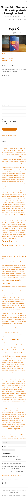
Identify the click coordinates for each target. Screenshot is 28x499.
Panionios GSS (4, 329)
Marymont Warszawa (14, 303)
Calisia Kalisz (19, 181)
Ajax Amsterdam (22, 152)
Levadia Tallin (8, 292)
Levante (13, 292)
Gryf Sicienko (20, 245)
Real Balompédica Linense (18, 349)
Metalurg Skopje (11, 305)
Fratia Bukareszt (21, 232)
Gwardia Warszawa (20, 248)
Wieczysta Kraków (12, 418)
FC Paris (14, 220)
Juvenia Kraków (16, 267)
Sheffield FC (22, 366)
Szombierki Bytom (5, 389)
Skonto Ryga (17, 370)
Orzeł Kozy (18, 323)
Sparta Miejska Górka (19, 374)
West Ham (21, 416)
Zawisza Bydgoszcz (13, 429)
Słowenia (7, 391)
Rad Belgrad (14, 346)
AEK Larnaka (20, 150)
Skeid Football (11, 370)
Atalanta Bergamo (5, 163)
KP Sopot (16, 277)
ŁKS (22, 434)
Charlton (18, 185)
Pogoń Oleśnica (10, 334)
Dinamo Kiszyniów (13, 200)
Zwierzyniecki (21, 433)
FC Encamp (16, 217)
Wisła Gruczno (17, 420)
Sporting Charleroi (11, 377)
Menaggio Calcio (5, 305)
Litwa (11, 294)
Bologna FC (11, 173)
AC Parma (6, 150)
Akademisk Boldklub (10, 154)
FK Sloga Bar (4, 230)
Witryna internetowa (9, 112)
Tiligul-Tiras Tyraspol (16, 393)
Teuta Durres (4, 393)
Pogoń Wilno (15, 334)
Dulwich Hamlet (18, 202)
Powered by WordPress (8, 495)
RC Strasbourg (10, 349)
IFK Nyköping (13, 261)
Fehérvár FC (9, 224)
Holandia (4, 259)
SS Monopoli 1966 (16, 381)
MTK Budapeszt (18, 309)
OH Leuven (4, 319)
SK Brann (7, 370)
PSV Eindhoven (4, 344)
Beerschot (13, 167)
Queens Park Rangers (13, 344)
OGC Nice (24, 317)
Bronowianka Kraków (17, 177)
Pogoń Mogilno (14, 332)
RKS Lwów (21, 356)
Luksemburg (5, 297)
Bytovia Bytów (13, 181)
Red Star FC (10, 356)
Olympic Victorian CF (15, 321)
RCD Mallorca (4, 349)
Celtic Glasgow (23, 183)
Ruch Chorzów (18, 360)
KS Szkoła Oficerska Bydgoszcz (17, 283)
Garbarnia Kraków (8, 234)
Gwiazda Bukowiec (5, 250)
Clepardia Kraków (19, 188)
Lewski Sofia (17, 292)
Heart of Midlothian (16, 254)
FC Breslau (6, 217)
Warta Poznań (5, 414)
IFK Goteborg (8, 261)
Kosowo (24, 275)
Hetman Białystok (5, 256)
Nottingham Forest (17, 315)
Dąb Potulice (11, 208)
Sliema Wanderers (17, 372)
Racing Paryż (8, 346)
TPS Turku (13, 395)
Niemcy (8, 313)
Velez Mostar (9, 407)
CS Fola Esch (10, 194)
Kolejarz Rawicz (22, 273)
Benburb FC (4, 169)
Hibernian (10, 256)
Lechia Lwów (14, 288)
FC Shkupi (19, 222)
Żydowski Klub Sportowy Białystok (19, 438)
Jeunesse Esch (18, 265)
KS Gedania (12, 280)
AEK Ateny (16, 150)
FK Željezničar (18, 230)
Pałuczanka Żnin (8, 330)
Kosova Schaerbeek (18, 275)
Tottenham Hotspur (6, 395)
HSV (16, 259)
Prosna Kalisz (22, 342)
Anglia (21, 157)
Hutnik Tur (4, 261)
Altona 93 (3, 157)
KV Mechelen (7, 286)
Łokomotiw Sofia (5, 436)
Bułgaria (3, 181)
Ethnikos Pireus (12, 212)
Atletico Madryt (18, 163)
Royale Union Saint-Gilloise (11, 358)
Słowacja (4, 391)
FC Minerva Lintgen (8, 220)
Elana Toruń (8, 210)
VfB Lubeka (14, 407)
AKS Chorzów (17, 154)
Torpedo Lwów (23, 393)
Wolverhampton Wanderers (7, 424)
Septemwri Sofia (10, 366)
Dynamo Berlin (18, 204)
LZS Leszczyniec (20, 297)
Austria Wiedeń (11, 165)
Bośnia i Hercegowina (14, 175)
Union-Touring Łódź (5, 401)
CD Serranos (13, 183)
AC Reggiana (10, 150)
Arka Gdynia (6, 161)
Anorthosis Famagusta (6, 159)
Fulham (3, 234)
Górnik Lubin (11, 250)
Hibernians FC (15, 256)
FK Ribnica (11, 228)
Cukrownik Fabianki (10, 196)
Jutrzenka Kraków (9, 267)
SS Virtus (22, 381)
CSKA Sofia (20, 194)
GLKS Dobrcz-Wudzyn (14, 236)
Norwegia (4, 315)
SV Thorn (16, 387)
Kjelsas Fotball (7, 271)
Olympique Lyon (22, 321)
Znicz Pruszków (5, 433)
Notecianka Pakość (9, 315)
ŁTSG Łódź (13, 436)
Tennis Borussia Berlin (20, 391)
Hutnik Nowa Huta (20, 259)
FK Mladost (23, 226)
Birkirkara (15, 169)
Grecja (14, 238)
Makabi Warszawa (10, 299)
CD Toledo (18, 183)
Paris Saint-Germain (11, 329)
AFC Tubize (8, 152)
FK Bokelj (8, 226)
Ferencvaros (15, 224)
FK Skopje (24, 228)
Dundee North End (5, 204)
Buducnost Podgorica (10, 179)
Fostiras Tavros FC (9, 232)
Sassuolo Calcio (15, 364)
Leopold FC (4, 292)
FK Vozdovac (13, 230)
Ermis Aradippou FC (15, 210)
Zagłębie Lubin (14, 426)
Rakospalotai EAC (19, 346)
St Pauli (24, 385)
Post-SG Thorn (9, 342)
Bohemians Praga (19, 171)
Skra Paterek (22, 370)
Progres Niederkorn (16, 342)
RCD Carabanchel (22, 347)
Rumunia (9, 362)
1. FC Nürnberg (10, 148)
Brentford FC (22, 175)
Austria (6, 165)
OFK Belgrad (14, 317)
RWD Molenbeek (14, 362)
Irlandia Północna (19, 263)
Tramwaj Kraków (19, 395)
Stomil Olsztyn (19, 385)
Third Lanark (9, 393)
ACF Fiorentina (20, 148)
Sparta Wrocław (5, 377)
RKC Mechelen (16, 356)
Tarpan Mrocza (12, 391)
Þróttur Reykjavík (17, 434)
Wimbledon (5, 420)
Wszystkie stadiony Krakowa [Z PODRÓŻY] (12, 472)
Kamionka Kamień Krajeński (10, 269)
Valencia (13, 405)
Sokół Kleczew (9, 374)
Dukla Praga (11, 202)
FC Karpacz (6, 218)
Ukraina (16, 399)
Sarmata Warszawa (8, 364)
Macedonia (4, 299)
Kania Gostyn (18, 269)
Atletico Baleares (12, 163)
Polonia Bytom (10, 337)
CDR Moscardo (8, 183)
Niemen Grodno (14, 313)
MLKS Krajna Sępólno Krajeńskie (18, 307)
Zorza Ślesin (10, 433)
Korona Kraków (11, 275)
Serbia (14, 366)
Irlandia (13, 263)
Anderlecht (13, 157)
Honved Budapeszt (11, 259)
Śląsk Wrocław (18, 436)
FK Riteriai (15, 228)
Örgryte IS (12, 434)
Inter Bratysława (20, 261)
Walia (10, 412)
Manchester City (19, 301)
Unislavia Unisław (18, 401)
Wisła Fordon (11, 420)
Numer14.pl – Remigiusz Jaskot (12, 476)
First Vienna (4, 226)
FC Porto (22, 220)
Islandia (6, 265)
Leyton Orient (23, 292)
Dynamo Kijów (8, 206)
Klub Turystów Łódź (20, 271)
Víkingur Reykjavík (5, 412)
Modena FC (4, 309)
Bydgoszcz (8, 181)
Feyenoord (20, 224)
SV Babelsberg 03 (10, 387)
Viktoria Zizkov (13, 410)
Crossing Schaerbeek (11, 192)
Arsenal (11, 161)
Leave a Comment (8, 53)
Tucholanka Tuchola (5, 399)
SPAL (14, 374)
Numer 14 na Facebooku (9, 135)
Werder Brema (7, 416)
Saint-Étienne (20, 362)
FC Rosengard (8, 222)
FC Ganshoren (21, 217)
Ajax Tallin (4, 154)
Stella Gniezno (8, 385)
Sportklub (21, 379)
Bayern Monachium (6, 167)
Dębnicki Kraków (18, 208)
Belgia (22, 167)
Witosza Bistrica (14, 422)
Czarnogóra (4, 198)
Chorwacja (21, 187)
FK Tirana (9, 230)
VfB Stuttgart (19, 407)
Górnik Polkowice (18, 250)
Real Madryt (6, 352)
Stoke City (14, 385)
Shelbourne (18, 368)
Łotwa (9, 436)
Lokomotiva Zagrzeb (10, 295)
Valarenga (9, 405)
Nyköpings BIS (4, 317)
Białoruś (11, 169)
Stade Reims (9, 383)
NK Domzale (20, 313)
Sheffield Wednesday (12, 368)
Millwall (10, 307)
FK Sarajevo (20, 228)
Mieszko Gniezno (5, 307)
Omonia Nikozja (12, 323)
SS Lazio (11, 381)
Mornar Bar (8, 309)
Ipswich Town (8, 263)
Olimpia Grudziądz (10, 319)
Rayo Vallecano (14, 347)
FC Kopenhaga (12, 218)
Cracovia (22, 191)
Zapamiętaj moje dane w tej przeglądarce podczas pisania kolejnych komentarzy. (11, 123)
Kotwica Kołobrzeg (11, 277)
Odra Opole (9, 317)
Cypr (23, 196)
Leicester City (18, 290)
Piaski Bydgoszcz (15, 330)
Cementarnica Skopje (6, 185)
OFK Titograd (19, 317)
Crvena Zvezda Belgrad (19, 192)
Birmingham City (21, 169)
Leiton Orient (23, 290)
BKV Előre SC (7, 171)
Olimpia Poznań (18, 319)
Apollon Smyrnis (20, 159)
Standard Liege (15, 383)
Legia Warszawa (11, 290)
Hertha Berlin (22, 254)
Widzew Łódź (5, 418)
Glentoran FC (7, 236)
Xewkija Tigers (8, 426)
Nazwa (4, 98)
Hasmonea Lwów (8, 254)
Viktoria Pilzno (7, 410)
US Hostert (22, 403)
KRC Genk (21, 277)
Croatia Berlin (4, 192)
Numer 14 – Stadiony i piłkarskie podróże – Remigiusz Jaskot (14, 10)
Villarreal (18, 410)
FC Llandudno (18, 218)
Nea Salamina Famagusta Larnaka (15, 311)
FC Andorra (11, 214)
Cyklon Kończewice (18, 196)
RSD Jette (13, 360)
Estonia (7, 212)
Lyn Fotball (15, 297)
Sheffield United (5, 368)
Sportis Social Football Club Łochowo (12, 379)
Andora (17, 157)
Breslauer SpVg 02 (5, 177)
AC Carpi (15, 148)
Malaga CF (7, 301)
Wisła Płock (8, 422)
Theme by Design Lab (20, 495)
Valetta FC (17, 405)
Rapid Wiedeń (8, 347)
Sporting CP (17, 377)
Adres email (5, 105)
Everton (23, 212)
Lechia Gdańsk (7, 288)
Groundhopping (10, 241)
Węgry (14, 424)
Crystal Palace (5, 194)
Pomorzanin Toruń (21, 339)
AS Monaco (16, 161)
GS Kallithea (6, 248)
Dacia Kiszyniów (15, 198)
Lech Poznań (20, 288)
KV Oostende (12, 286)
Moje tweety (5, 145)
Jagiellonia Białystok (12, 265)
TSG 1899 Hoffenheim (8, 397)
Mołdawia (12, 309)
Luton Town (10, 297)
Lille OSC (3, 294)
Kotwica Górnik (4, 277)
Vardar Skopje (4, 407)
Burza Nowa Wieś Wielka (19, 179)
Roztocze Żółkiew (21, 358)
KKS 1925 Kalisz (13, 271)
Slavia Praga (10, 372)
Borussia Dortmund (17, 173)
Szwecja (15, 389)
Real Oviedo (11, 352)
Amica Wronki (8, 157)
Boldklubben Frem (5, 173)
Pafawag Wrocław (15, 327)
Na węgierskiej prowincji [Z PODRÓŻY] (11, 460)
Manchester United (6, 303)
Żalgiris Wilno (10, 438)
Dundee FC (23, 202)
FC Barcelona (19, 214)
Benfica (8, 169)
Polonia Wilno (9, 339)
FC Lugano (23, 218)
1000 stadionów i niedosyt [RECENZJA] (11, 463)
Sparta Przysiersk (7, 376)
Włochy (18, 424)
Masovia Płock (21, 303)
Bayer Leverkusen (22, 165)
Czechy (9, 198)
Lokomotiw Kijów (17, 295)
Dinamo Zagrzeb (20, 200)
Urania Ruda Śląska (9, 403)
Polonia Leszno (16, 337)
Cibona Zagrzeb (8, 188)
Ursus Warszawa (16, 403)
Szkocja (20, 387)
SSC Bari (7, 381)
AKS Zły (21, 154)
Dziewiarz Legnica (5, 208)
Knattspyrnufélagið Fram (6, 273)
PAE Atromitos (9, 327)
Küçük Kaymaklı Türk (19, 286)
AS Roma (20, 161)
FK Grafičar (12, 226)
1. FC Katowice (4, 148)
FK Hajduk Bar (18, 226)
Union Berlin (12, 401)
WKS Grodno (19, 422)
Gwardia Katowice (12, 248)
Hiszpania (22, 256)
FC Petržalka (18, 220)
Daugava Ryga (21, 198)
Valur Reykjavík (22, 405)
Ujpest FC (11, 399)
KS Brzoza (7, 280)
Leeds (24, 288)
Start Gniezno (20, 383)
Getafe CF (14, 234)
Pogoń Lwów (8, 332)
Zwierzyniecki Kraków (6, 434)
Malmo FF (11, 301)
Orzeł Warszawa (10, 325)
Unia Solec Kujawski (22, 399)
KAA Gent (22, 267)
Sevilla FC (18, 366)
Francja (15, 232)
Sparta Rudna (21, 376)
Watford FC (15, 414)
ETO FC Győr (18, 212)
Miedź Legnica (22, 305)
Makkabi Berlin (17, 299)
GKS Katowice (19, 234)
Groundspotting (10, 245)
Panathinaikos (22, 327)
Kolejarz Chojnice (15, 273)
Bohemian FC (12, 171)
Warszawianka (21, 412)
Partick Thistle (18, 329)
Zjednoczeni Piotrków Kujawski (20, 431)
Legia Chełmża (4, 290)
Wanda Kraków (15, 412)
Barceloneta (17, 165)
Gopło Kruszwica (9, 238)
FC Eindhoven (11, 217)
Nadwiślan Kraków (5, 311)
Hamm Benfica (17, 252)
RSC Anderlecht (8, 360)
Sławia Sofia (20, 389)
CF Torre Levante (13, 185)
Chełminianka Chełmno (13, 187)
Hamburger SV (11, 252)
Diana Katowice (6, 200)
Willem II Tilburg (19, 418)
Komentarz (5, 75)
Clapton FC (13, 188)
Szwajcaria (11, 389)
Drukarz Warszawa (5, 202)
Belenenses (17, 167)
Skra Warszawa (5, 372)
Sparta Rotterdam (14, 376)
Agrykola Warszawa (15, 152)
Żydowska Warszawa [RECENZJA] (10, 456)
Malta (14, 301)
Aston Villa (24, 161)
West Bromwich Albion (14, 416)
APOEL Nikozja (13, 159)
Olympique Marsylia (5, 323)
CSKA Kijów (15, 194)
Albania (24, 154)
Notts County (23, 315)
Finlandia (24, 224)
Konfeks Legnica (5, 275)
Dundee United (12, 204)
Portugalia (4, 342)
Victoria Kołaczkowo (17, 408)
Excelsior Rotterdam (5, 214)
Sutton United (4, 387)
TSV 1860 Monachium (17, 397)
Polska (15, 339)
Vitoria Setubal (23, 410)
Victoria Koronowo (9, 408)
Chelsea (7, 187)
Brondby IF (11, 177)
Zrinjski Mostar (16, 433)
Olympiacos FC (8, 321)
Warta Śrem (10, 414)
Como (6, 190)
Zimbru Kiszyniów (9, 431)
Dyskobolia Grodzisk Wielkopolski (18, 206)
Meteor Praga (17, 305)
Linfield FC (8, 294)
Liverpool (14, 294)
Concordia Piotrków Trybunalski (13, 190)
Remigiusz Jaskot (19, 33)
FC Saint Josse (14, 222)
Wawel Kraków (21, 414)
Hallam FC (7, 252)
